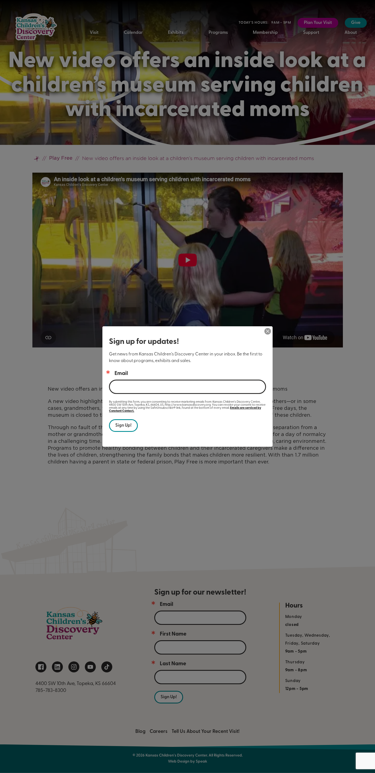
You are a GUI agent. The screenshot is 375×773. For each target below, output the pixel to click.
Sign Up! (123, 425)
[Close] (267, 331)
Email (121, 373)
